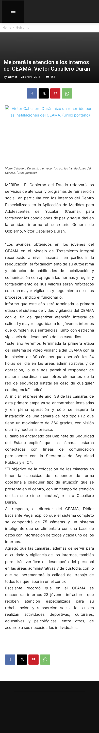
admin (12, 77)
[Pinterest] (55, 93)
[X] (44, 93)
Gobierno (22, 27)
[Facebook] (32, 93)
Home (7, 27)
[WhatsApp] (67, 93)
